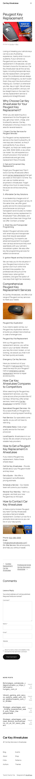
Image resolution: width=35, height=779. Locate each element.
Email (5, 632)
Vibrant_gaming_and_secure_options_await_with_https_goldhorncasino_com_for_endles (14, 698)
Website (5, 641)
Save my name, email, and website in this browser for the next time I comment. (17, 651)
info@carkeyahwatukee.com (15, 543)
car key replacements (16, 175)
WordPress (29, 775)
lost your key (17, 366)
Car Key (11, 44)
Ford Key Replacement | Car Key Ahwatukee (8, 567)
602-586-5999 (15, 538)
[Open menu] (31, 3)
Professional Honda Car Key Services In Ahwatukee (24, 567)
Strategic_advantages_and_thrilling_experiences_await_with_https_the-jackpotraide (14, 710)
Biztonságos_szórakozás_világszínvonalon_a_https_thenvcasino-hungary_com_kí (14, 686)
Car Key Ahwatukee (10, 3)
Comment (6, 600)
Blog (17, 44)
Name (5, 624)
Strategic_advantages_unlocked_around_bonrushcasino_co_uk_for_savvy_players (14, 722)
